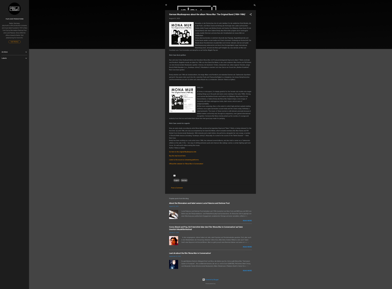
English (176, 180)
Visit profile (14, 42)
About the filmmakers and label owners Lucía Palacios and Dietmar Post (199, 203)
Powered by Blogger (212, 280)
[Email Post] (174, 176)
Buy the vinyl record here (177, 156)
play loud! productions (14, 19)
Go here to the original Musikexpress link (182, 152)
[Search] (254, 5)
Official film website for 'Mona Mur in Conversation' (186, 164)
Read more (247, 221)
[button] (250, 14)
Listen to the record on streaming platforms (184, 160)
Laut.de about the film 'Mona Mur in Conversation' (190, 253)
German (184, 180)
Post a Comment (177, 188)
